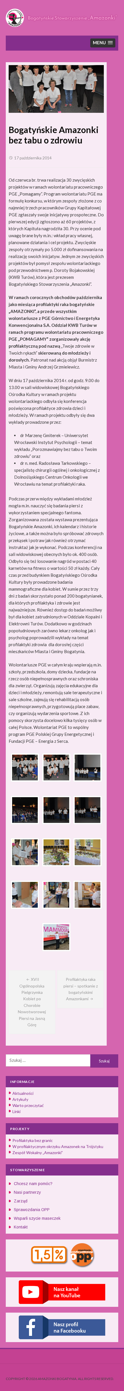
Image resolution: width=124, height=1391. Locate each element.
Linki (16, 1111)
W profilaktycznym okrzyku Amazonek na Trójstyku (57, 1146)
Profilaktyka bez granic (32, 1140)
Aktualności (22, 1093)
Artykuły (20, 1099)
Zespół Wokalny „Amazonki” (37, 1152)
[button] (102, 42)
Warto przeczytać (28, 1105)
